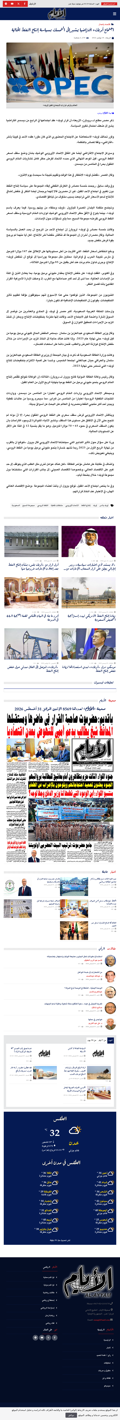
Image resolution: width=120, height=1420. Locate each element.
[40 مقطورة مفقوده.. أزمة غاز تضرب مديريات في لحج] (45, 1072)
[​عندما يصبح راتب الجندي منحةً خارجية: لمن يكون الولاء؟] (45, 1053)
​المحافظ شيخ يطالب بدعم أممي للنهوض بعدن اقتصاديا (103, 902)
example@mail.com (102, 1320)
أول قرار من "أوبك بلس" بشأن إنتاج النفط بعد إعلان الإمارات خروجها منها (33, 566)
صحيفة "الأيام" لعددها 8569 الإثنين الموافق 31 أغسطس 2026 (60, 708)
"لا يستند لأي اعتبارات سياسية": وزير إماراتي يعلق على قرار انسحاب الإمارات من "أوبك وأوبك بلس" (91, 566)
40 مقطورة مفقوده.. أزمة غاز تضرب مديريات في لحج (21, 1069)
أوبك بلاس (104, 505)
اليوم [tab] (110, 1040)
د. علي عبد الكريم (95, 1023)
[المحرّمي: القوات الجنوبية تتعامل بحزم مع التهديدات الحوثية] (99, 1092)
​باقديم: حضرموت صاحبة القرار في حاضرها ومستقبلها (48, 880)
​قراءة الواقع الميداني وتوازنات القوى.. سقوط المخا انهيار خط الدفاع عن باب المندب (74, 1071)
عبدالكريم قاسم (96, 992)
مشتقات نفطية (57, 505)
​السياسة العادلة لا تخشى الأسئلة (76, 1050)
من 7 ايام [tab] (102, 1040)
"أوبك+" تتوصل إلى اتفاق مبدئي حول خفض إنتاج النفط (32, 669)
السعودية (16, 505)
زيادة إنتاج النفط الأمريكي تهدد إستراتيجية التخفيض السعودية (92, 618)
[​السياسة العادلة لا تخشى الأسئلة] (99, 1053)
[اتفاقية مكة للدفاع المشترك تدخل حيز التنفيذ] (74, 930)
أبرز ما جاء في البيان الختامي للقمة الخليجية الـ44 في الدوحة (32, 618)
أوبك (95, 505)
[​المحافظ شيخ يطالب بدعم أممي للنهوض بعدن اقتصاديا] (74, 908)
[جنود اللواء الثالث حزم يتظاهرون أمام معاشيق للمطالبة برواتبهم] (74, 886)
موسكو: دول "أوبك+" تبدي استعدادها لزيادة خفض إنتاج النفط (89, 669)
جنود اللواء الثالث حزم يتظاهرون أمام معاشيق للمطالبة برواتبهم (103, 880)
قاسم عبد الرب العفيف (93, 960)
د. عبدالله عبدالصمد (94, 976)
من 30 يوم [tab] (92, 1040)
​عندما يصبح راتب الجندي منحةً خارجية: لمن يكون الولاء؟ (21, 1050)
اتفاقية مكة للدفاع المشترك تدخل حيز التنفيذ (104, 924)
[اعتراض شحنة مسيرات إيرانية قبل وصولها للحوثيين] (18, 908)
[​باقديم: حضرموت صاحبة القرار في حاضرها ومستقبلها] (18, 886)
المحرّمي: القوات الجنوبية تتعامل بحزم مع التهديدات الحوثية (74, 1089)
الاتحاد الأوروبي (72, 505)
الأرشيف (32, 4)
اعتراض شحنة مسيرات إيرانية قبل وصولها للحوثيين (48, 902)
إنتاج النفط (85, 505)
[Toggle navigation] (114, 14)
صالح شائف (97, 1007)
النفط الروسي (42, 505)
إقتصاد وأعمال (104, 24)
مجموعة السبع (28, 505)
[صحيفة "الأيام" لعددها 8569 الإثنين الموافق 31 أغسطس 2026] (60, 787)
